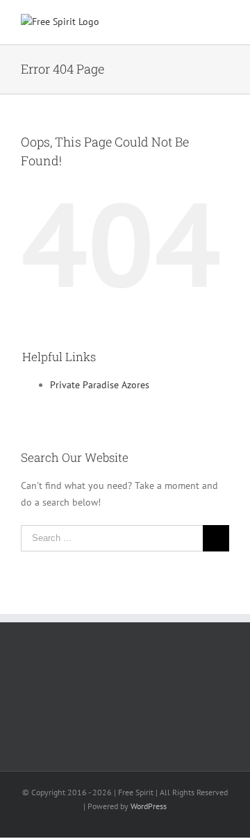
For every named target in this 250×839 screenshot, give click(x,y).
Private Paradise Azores (99, 385)
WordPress (149, 806)
